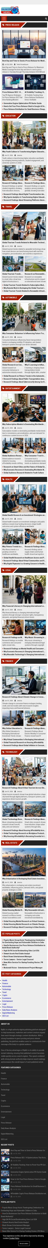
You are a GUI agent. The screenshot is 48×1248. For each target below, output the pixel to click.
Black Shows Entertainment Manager (18, 956)
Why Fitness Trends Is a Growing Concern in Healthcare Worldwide (12, 546)
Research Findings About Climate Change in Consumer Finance (24, 697)
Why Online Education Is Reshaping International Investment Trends (12, 728)
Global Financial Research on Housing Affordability (23, 742)
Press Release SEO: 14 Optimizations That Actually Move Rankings (12, 92)
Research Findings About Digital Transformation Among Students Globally (25, 194)
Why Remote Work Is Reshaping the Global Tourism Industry (25, 288)
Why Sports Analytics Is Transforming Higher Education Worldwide (25, 197)
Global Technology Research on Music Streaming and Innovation (12, 819)
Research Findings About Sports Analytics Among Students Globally (35, 183)
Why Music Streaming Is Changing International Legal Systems (35, 637)
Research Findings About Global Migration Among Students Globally (12, 183)
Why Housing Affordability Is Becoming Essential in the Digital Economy (25, 836)
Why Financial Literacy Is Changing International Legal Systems (24, 606)
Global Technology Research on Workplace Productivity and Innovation (25, 833)
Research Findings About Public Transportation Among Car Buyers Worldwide (25, 379)
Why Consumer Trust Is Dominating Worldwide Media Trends (35, 456)
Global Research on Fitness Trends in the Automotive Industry (25, 376)
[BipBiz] (10, 10)
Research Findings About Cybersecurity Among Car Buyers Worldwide (25, 382)
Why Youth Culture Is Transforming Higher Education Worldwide (24, 151)
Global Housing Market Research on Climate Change (24, 924)
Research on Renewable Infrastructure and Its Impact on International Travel (35, 274)
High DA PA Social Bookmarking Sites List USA (21, 951)
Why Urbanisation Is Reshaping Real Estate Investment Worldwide (24, 879)
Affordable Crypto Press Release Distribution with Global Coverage (29, 1193)
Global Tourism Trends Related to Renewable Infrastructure (25, 291)
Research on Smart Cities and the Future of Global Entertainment (25, 467)
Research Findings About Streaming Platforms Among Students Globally (25, 200)
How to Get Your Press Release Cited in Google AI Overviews (25, 106)
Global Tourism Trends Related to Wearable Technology (24, 242)
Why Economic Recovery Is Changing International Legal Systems (25, 652)
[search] (46, 18)
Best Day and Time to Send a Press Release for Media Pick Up (24, 61)
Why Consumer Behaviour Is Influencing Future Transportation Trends (24, 333)
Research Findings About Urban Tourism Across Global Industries (24, 788)
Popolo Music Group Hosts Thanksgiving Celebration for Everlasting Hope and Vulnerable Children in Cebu (23, 941)
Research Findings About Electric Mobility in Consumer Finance (35, 728)
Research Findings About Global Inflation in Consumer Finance (25, 745)
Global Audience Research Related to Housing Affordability (12, 456)
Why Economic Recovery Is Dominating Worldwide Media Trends (25, 470)
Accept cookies (24, 1243)
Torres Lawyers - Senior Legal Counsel (19, 959)
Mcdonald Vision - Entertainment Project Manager (23, 968)
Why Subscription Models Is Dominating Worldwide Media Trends (24, 424)
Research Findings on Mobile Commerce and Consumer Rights (12, 637)
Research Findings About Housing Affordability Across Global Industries (25, 830)
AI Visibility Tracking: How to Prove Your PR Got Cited (35, 92)
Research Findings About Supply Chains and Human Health (35, 546)
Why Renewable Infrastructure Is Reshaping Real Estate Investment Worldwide (35, 910)
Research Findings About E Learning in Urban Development (25, 927)
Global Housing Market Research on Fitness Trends (12, 910)
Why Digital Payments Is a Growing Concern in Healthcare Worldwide (25, 564)
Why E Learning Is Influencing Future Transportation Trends (35, 365)
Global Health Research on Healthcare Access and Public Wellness (25, 558)
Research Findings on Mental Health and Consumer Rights (25, 649)
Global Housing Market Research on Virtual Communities (25, 921)
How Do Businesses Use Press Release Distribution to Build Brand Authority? (23, 946)
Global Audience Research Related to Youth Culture (24, 473)
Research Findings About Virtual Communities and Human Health (25, 561)
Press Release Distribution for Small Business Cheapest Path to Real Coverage (25, 109)
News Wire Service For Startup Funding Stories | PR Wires (22, 963)
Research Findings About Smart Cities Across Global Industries (35, 819)
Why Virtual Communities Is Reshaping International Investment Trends (25, 739)
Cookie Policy (14, 1238)
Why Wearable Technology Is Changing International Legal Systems (25, 654)
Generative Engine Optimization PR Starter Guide (23, 103)
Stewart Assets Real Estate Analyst (17, 954)
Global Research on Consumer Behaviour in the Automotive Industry (12, 365)
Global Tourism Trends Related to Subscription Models (25, 285)
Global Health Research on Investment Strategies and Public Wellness (24, 515)
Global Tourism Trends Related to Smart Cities (12, 274)
